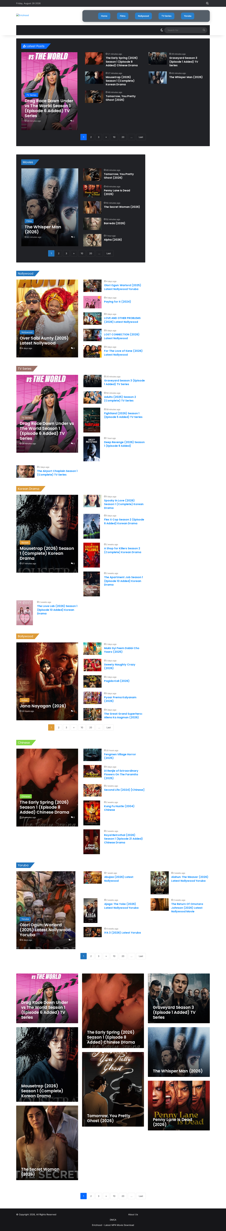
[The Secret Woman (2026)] (92, 207)
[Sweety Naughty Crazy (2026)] (92, 665)
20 (123, 137)
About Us (133, 1214)
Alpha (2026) (113, 240)
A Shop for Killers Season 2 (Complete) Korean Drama (122, 550)
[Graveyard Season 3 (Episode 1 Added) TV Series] (158, 58)
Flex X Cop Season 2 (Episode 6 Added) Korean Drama (124, 521)
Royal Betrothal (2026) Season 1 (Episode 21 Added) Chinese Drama (123, 838)
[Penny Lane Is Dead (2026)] (92, 191)
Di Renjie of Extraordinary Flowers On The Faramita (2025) (121, 774)
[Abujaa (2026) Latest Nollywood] (93, 877)
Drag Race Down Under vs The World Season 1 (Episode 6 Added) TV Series (44, 1010)
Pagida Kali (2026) (117, 681)
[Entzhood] (22, 15)
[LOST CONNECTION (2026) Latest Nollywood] (92, 335)
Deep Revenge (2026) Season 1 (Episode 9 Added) (124, 444)
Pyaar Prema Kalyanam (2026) (120, 699)
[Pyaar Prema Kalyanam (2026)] (92, 698)
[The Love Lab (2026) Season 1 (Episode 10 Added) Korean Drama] (24, 612)
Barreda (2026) (114, 223)
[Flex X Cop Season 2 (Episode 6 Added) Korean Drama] (91, 526)
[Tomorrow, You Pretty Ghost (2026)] (94, 96)
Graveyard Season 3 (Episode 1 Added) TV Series (183, 61)
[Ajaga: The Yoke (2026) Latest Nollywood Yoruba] (90, 910)
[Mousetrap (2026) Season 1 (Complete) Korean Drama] (94, 77)
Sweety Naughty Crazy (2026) (119, 666)
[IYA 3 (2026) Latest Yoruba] (93, 932)
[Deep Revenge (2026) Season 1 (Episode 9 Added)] (91, 448)
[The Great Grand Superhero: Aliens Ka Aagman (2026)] (92, 714)
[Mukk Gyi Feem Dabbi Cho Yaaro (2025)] (92, 648)
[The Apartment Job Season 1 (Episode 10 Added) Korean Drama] (91, 584)
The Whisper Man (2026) (186, 77)
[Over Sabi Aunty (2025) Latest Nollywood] (47, 318)
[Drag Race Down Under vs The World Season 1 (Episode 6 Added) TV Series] (49, 91)
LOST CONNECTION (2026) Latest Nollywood (121, 336)
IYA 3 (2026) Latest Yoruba (122, 933)
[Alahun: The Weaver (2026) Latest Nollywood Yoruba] (160, 882)
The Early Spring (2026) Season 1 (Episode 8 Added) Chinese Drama (122, 61)
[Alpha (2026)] (92, 240)
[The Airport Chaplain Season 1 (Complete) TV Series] (25, 471)
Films (122, 16)
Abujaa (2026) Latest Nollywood (118, 879)
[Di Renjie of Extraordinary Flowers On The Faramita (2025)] (92, 771)
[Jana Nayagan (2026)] (47, 681)
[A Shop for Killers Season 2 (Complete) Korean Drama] (91, 555)
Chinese (24, 743)
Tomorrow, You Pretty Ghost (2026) (121, 98)
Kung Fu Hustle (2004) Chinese (119, 808)
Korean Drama (28, 489)
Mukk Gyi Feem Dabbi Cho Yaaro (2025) (121, 650)
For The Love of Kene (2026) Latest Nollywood (123, 352)
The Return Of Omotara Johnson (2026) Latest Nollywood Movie (187, 907)
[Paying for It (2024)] (92, 302)
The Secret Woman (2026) (122, 207)
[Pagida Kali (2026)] (92, 681)
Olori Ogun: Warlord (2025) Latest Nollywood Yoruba (122, 287)
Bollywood (25, 636)
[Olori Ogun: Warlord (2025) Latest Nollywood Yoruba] (92, 286)
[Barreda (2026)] (92, 224)
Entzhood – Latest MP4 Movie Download (113, 1225)
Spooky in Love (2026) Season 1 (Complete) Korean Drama (123, 504)
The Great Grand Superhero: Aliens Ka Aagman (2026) (123, 715)
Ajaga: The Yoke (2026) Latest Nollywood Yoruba (121, 906)
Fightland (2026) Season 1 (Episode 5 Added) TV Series (123, 415)
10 (114, 137)
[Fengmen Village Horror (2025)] (92, 755)
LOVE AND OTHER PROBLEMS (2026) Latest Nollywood (122, 320)
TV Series (166, 16)
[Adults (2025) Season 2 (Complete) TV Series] (92, 397)
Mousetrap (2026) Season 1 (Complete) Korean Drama (120, 80)
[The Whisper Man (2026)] (158, 77)
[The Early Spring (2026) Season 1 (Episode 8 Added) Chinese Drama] (94, 58)
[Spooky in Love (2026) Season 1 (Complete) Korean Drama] (92, 501)
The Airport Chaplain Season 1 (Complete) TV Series (57, 473)
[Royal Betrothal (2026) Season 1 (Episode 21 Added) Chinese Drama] (91, 841)
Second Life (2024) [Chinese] (124, 790)
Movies (28, 162)
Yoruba (187, 16)
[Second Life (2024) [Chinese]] (92, 790)
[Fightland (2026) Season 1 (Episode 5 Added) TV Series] (91, 420)
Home (104, 16)
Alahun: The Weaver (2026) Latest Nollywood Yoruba (189, 879)
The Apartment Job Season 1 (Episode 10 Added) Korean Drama (123, 581)
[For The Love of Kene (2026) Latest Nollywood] (92, 351)
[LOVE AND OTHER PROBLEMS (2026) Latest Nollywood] (92, 318)
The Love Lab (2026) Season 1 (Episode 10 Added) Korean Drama (57, 609)
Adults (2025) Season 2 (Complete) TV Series (120, 398)
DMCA (113, 1219)
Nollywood (143, 16)
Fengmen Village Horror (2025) (120, 756)
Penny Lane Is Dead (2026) (117, 192)
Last (141, 137)
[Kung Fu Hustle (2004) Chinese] (91, 813)
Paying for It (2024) (117, 302)
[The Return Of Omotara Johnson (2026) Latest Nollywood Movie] (160, 904)
